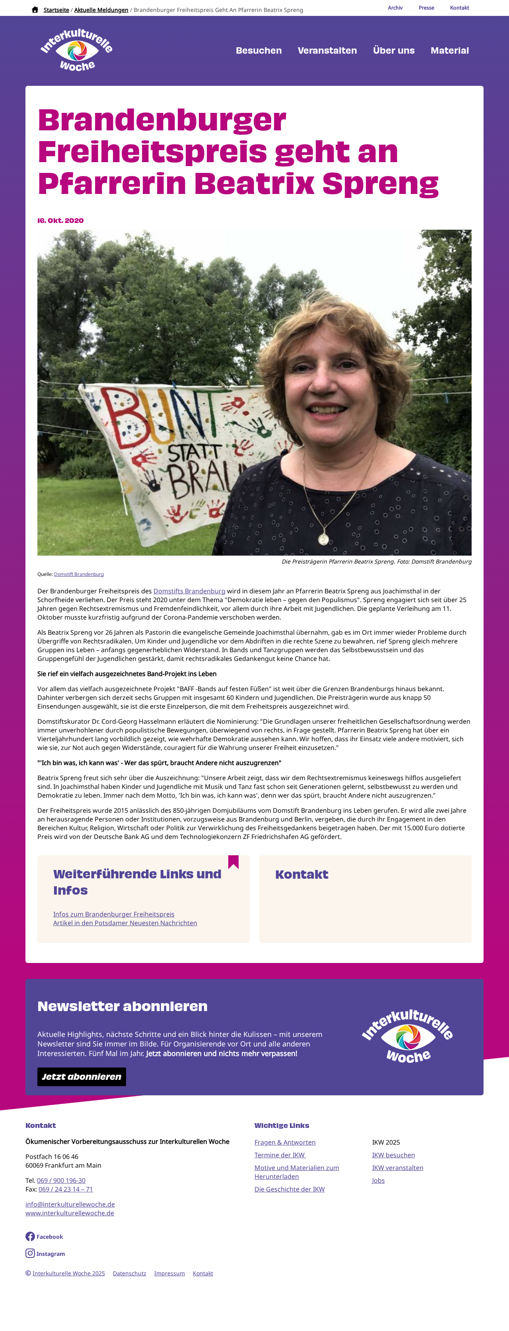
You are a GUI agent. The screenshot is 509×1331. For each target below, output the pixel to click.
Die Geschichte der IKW (289, 1189)
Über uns (394, 51)
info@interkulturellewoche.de (70, 1204)
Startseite (56, 10)
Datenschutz (129, 1273)
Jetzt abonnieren (81, 1077)
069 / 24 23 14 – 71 (66, 1189)
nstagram (52, 1253)
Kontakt (203, 1273)
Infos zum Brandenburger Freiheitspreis (114, 914)
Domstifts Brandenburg (189, 591)
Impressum (169, 1273)
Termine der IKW (280, 1155)
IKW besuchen (393, 1155)
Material (450, 51)
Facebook (50, 1236)
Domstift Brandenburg (79, 574)
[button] (254, 553)
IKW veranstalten (398, 1167)
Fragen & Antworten (285, 1142)
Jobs (378, 1180)
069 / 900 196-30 (61, 1180)
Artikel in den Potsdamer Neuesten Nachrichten (125, 922)
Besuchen (259, 51)
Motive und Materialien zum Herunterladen (296, 1172)
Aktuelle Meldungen (101, 10)
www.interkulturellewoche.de (69, 1213)
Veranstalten (327, 51)
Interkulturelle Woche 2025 (69, 1273)
